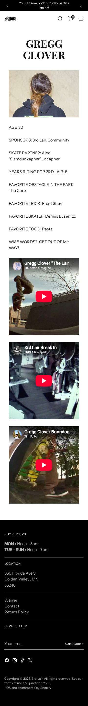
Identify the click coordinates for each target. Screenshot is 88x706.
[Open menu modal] (81, 19)
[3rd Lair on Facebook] (7, 661)
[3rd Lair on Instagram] (15, 661)
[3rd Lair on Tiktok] (23, 661)
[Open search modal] (60, 19)
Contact (11, 606)
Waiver (10, 600)
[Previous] (7, 5)
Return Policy (16, 611)
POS (7, 688)
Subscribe (74, 644)
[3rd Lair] (10, 18)
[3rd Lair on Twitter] (31, 661)
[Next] (80, 5)
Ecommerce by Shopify (34, 688)
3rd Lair (37, 678)
